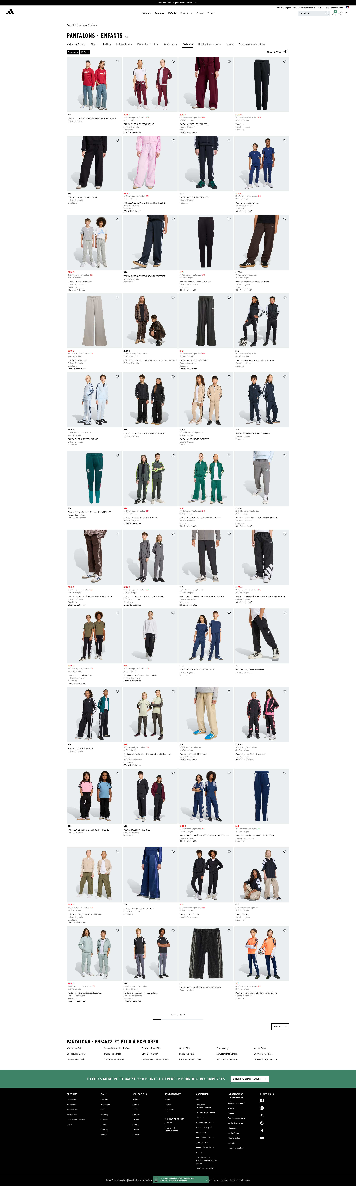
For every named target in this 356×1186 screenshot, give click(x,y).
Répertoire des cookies (163, 1180)
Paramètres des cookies (116, 1180)
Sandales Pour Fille (151, 1048)
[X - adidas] (274, 1116)
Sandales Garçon (150, 1054)
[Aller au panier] (347, 13)
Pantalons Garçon (112, 1054)
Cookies (148, 1180)
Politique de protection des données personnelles (195, 1180)
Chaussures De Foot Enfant (155, 1059)
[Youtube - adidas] (274, 1138)
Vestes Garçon (223, 1048)
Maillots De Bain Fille (227, 1059)
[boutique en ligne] (10, 12)
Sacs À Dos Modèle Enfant (117, 1048)
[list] (178, 44)
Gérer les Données (136, 1180)
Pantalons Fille (186, 1054)
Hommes (146, 13)
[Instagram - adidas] (274, 1108)
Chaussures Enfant (76, 1054)
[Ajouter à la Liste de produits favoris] (117, 62)
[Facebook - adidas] (274, 1101)
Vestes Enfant (260, 1048)
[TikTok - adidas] (274, 1131)
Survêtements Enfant (114, 1059)
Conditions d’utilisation (240, 1180)
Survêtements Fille (263, 1054)
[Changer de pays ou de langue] (347, 8)
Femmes (159, 13)
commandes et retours (307, 8)
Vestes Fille (184, 1048)
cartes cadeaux (323, 8)
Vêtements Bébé (75, 1048)
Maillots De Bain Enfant (190, 1059)
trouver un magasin (284, 8)
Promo (210, 13)
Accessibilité (222, 1180)
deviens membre (337, 8)
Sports (200, 13)
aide (294, 8)
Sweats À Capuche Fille (265, 1059)
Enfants (172, 13)
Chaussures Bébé (75, 1059)
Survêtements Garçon (227, 1054)
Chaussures (186, 13)
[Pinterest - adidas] (274, 1123)
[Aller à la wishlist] (340, 13)
